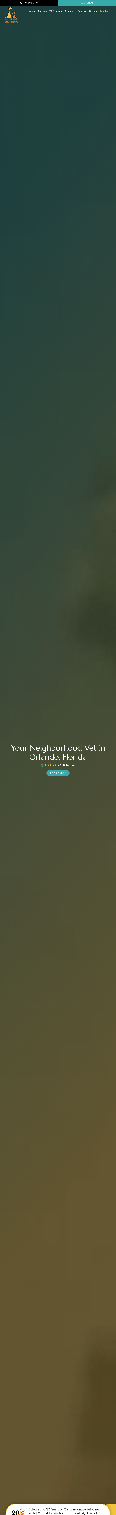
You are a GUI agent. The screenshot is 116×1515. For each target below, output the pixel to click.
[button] (58, 765)
